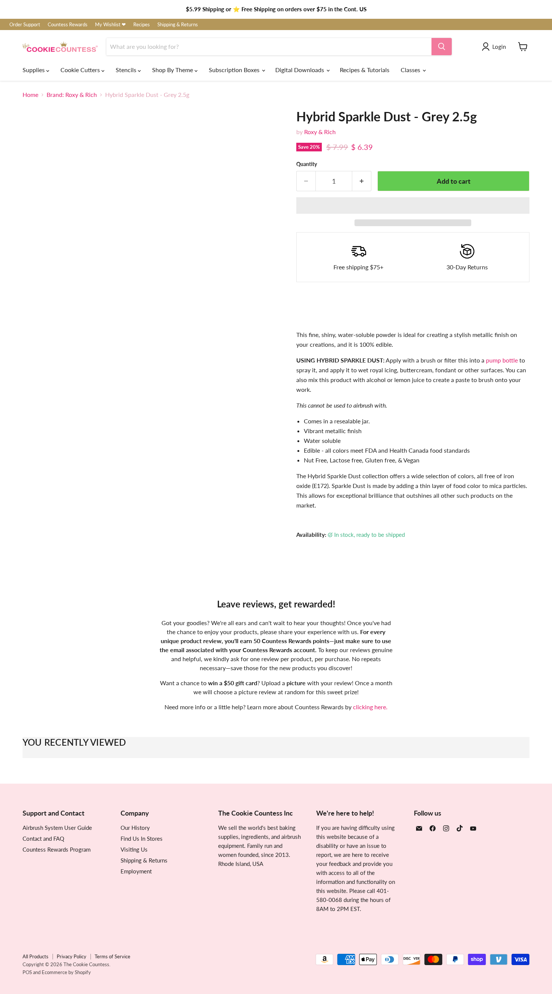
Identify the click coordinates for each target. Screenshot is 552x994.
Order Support (24, 24)
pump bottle (502, 360)
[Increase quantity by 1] (361, 181)
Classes (411, 69)
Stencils (127, 69)
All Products (35, 956)
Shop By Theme (173, 69)
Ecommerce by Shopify (66, 972)
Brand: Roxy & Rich (72, 94)
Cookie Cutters (80, 69)
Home (30, 94)
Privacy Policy (71, 956)
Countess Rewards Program (56, 849)
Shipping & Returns (177, 24)
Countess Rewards (67, 24)
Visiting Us (134, 849)
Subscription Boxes (235, 69)
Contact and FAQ (43, 838)
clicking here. (370, 706)
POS (27, 972)
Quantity (306, 164)
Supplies (34, 69)
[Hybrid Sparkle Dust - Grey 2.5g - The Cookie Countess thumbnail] (36, 391)
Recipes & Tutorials (364, 69)
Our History (135, 827)
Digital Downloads (300, 69)
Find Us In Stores (142, 838)
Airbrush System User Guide (57, 827)
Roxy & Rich (320, 131)
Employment (136, 871)
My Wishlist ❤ (110, 24)
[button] (412, 205)
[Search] (441, 46)
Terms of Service (112, 956)
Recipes (141, 24)
